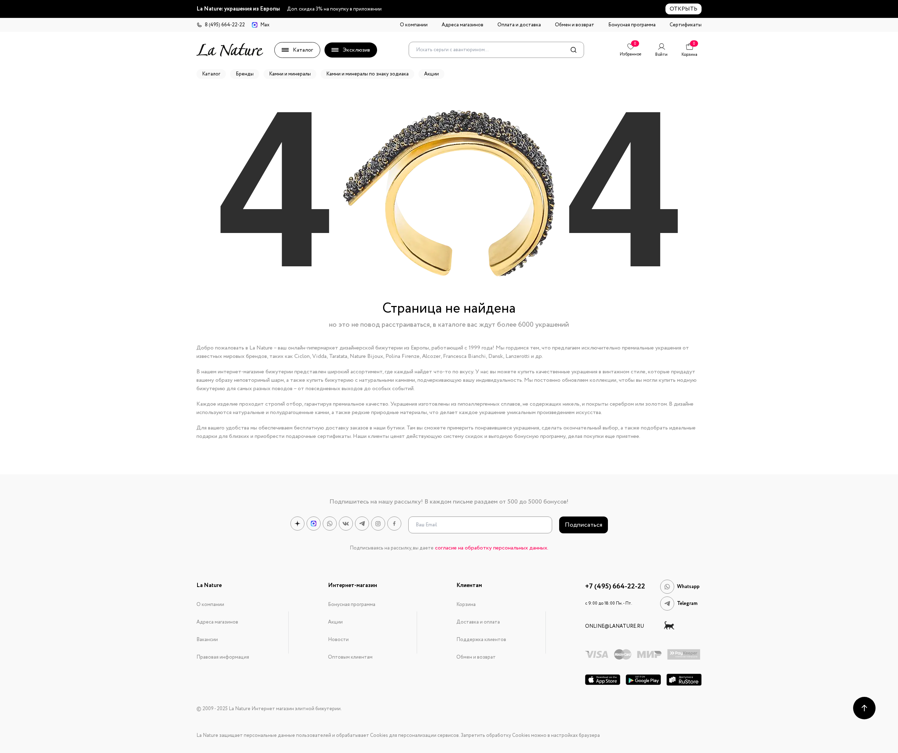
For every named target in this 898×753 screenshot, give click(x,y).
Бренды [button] (245, 74)
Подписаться (583, 524)
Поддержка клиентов (481, 639)
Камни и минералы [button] (290, 74)
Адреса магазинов (462, 24)
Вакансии (207, 639)
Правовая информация (222, 657)
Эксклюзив (356, 50)
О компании (414, 24)
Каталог (303, 50)
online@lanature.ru (614, 626)
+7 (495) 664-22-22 (615, 587)
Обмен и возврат (574, 24)
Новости (338, 639)
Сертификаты (686, 24)
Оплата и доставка (519, 24)
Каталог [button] (211, 74)
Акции (335, 622)
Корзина (466, 604)
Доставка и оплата (478, 622)
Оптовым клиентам (350, 657)
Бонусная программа (632, 24)
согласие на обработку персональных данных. (491, 548)
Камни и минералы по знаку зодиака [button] (367, 74)
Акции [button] (431, 74)
